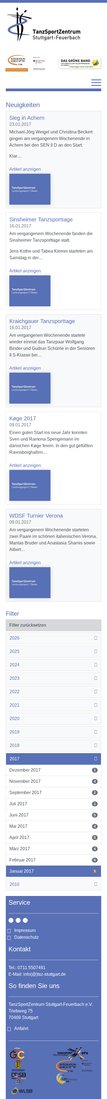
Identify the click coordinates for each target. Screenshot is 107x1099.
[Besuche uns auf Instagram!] (11, 920)
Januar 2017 (52, 871)
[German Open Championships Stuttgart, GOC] (31, 1053)
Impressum (25, 930)
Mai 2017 (52, 826)
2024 (14, 665)
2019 (14, 732)
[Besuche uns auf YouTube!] (25, 920)
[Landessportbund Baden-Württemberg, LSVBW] (76, 1078)
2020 (14, 718)
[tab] (53, 638)
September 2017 (52, 792)
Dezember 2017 (52, 770)
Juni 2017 (52, 815)
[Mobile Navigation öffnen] (96, 82)
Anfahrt (21, 1028)
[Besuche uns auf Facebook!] (18, 920)
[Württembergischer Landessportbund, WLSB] (31, 1090)
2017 (14, 759)
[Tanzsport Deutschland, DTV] (76, 1053)
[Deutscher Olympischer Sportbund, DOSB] (31, 1078)
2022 (14, 691)
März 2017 (52, 848)
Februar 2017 (52, 860)
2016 (14, 884)
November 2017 (52, 781)
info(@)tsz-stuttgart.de (44, 974)
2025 (14, 651)
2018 (14, 745)
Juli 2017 (52, 803)
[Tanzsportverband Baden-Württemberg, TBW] (31, 1066)
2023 (14, 678)
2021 (14, 705)
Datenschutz (26, 937)
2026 (14, 638)
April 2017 (52, 837)
